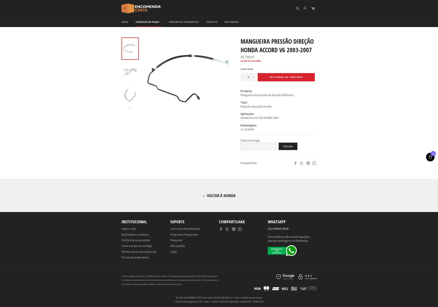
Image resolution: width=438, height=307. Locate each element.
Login (173, 252)
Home (124, 21)
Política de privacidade (135, 240)
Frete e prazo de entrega (136, 246)
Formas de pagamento (135, 257)
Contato (211, 21)
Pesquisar (176, 240)
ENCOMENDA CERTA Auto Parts (198, 297)
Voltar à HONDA (221, 195)
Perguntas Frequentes (184, 21)
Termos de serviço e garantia (138, 252)
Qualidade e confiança (135, 234)
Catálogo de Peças (148, 21)
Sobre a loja (128, 229)
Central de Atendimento (185, 229)
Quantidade (247, 69)
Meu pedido (231, 21)
